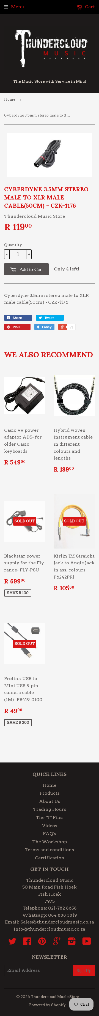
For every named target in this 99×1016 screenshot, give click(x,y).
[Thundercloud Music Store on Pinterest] (42, 943)
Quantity (13, 245)
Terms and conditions (49, 849)
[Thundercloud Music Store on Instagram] (72, 943)
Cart (89, 6)
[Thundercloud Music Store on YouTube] (86, 943)
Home (9, 99)
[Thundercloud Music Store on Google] (57, 943)
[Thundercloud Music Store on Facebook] (27, 943)
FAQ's (49, 833)
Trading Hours (49, 809)
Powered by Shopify (47, 1005)
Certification (49, 857)
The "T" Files (50, 817)
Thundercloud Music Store (55, 997)
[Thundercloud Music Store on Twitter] (12, 943)
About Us (49, 801)
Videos (49, 825)
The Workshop (49, 841)
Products (50, 793)
